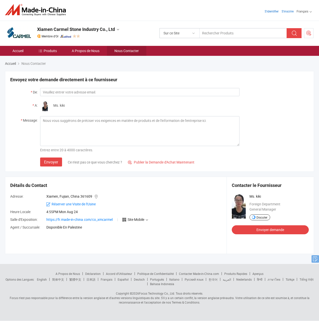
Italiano (174, 279)
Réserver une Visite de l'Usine (74, 204)
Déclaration (93, 274)
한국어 (213, 279)
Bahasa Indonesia (162, 284)
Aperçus (257, 274)
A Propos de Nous (85, 50)
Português (157, 279)
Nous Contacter (126, 50)
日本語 (90, 279)
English (42, 279)
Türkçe (290, 279)
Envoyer (51, 162)
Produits (50, 50)
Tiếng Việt (307, 279)
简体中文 (58, 279)
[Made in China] (37, 10)
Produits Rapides (235, 274)
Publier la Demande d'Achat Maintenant (161, 162)
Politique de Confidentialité (155, 274)
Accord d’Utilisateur (119, 274)
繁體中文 (75, 279)
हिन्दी (259, 279)
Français (106, 279)
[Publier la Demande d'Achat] (309, 33)
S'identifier (272, 11)
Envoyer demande (270, 229)
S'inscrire (288, 11)
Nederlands (244, 279)
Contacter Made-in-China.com (199, 274)
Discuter (261, 217)
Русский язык (194, 279)
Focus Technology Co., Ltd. (157, 293)
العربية (227, 279)
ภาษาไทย (274, 279)
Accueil (17, 50)
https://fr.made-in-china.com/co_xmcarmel (79, 219)
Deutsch (139, 279)
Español (123, 279)
